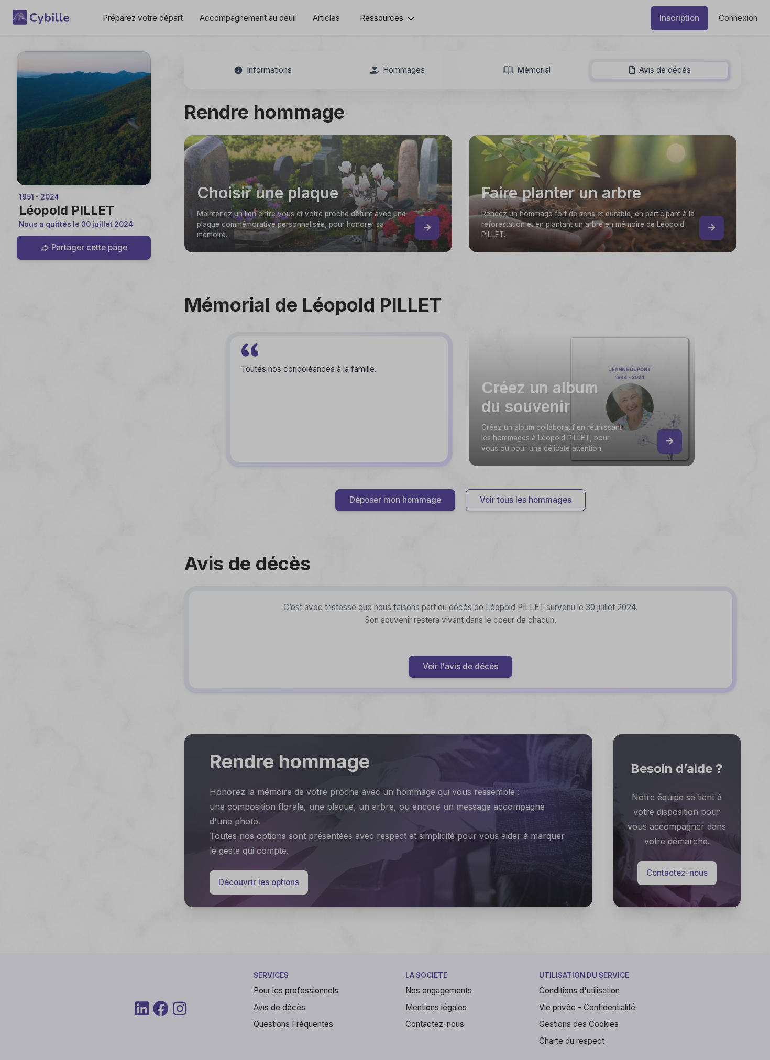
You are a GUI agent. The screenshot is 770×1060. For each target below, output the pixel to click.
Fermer (605, 663)
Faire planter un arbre (469, 595)
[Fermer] (628, 388)
